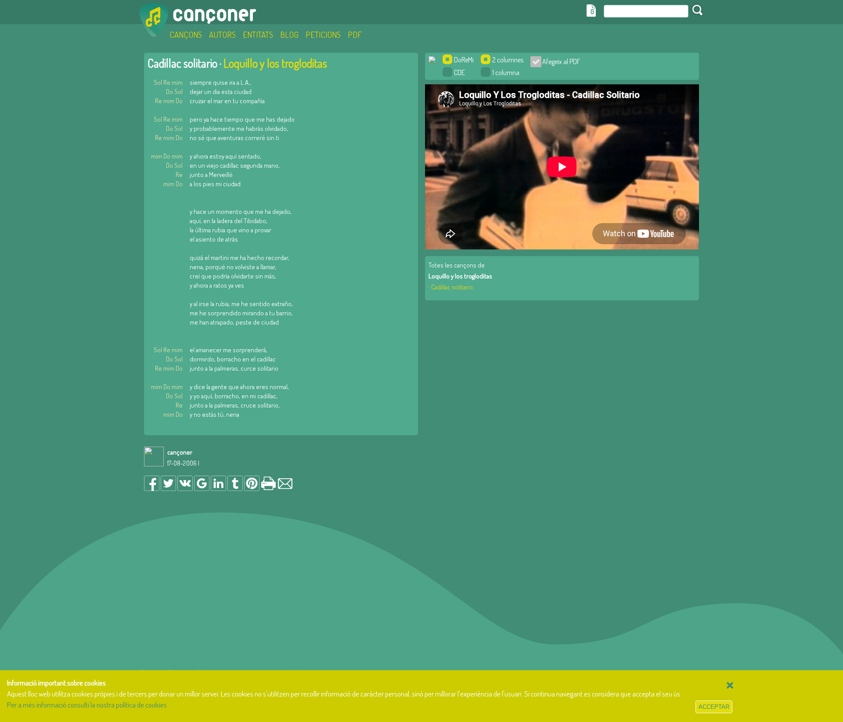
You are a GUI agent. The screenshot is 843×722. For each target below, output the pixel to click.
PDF (355, 34)
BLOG (289, 34)
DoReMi (464, 59)
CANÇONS (185, 34)
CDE (459, 72)
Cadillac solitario (452, 287)
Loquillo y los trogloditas (275, 63)
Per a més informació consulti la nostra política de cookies (87, 704)
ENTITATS (258, 34)
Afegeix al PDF (558, 61)
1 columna (505, 72)
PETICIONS (323, 34)
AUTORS (222, 34)
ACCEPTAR (714, 707)
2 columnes (507, 59)
